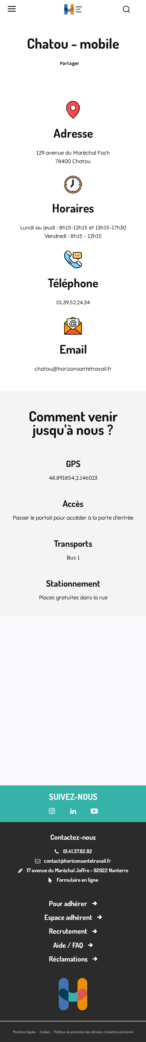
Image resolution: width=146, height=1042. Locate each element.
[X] (104, 63)
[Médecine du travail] (73, 9)
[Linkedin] (88, 63)
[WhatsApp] (137, 63)
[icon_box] (73, 880)
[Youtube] (94, 811)
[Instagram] (52, 811)
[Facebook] (120, 63)
